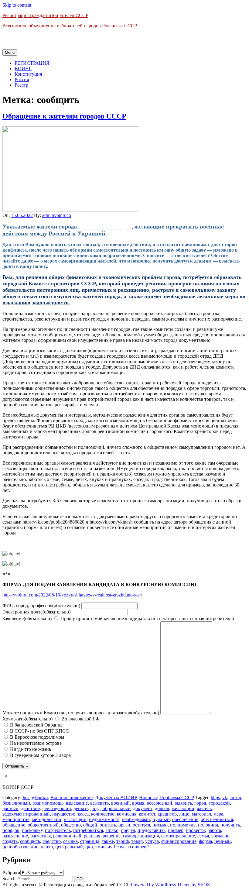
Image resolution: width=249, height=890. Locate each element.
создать (10, 841)
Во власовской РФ (80, 718)
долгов (162, 808)
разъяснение (15, 835)
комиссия (126, 813)
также (108, 841)
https (215, 797)
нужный (161, 819)
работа (214, 830)
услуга (152, 841)
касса (83, 813)
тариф (122, 841)
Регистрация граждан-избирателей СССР (45, 15)
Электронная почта (36, 611)
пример (175, 830)
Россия (22, 79)
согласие (220, 835)
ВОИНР (23, 68)
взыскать (99, 803)
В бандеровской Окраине (36, 724)
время (138, 803)
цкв (89, 846)
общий (90, 824)
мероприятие (15, 819)
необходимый (136, 819)
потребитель (58, 830)
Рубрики (11, 872)
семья (203, 835)
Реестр (21, 85)
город (200, 803)
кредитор (167, 813)
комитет (147, 813)
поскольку (32, 830)
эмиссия (103, 846)
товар (137, 841)
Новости (148, 797)
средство (52, 841)
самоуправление (178, 835)
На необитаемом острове (35, 743)
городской (219, 803)
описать (108, 824)
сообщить (30, 841)
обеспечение (185, 819)
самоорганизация (141, 835)
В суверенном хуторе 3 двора (40, 755)
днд (94, 808)
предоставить (151, 830)
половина (208, 824)
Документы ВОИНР (116, 797)
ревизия (92, 835)
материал (201, 813)
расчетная (40, 835)
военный (120, 803)
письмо (160, 824)
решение (112, 835)
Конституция (28, 74)
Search (8, 878)
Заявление (27, 618)
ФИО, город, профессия (41, 605)
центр (47, 846)
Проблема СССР (176, 797)
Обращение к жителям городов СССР (64, 116)
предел (128, 830)
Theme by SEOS (193, 884)
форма (205, 841)
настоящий (75, 819)
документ (142, 808)
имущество (63, 813)
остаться (141, 824)
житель (204, 808)
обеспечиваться (217, 819)
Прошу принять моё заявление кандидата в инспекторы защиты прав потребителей (146, 618)
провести (195, 830)
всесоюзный (159, 803)
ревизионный (67, 835)
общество (71, 824)
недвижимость (104, 819)
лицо (184, 813)
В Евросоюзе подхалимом (36, 737)
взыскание (77, 803)
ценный (222, 841)
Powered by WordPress (153, 884)
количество (102, 813)
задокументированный (26, 813)
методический (46, 819)
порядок (10, 830)
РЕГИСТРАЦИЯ (32, 63)
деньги (80, 808)
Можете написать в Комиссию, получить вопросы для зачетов (80, 712)
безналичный (16, 803)
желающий (183, 808)
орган (124, 824)
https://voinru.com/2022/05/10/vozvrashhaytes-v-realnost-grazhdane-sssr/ (72, 594)
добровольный (115, 808)
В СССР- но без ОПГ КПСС (39, 731)
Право (111, 830)
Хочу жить (27, 718)
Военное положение (71, 797)
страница (89, 841)
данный (10, 808)
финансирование (178, 841)
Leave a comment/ (131, 846)
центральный (69, 846)
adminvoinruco (56, 215)
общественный (43, 824)
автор (235, 797)
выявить (183, 803)
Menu (10, 52)
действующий (56, 808)
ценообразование (20, 846)
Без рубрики (35, 797)
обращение (13, 824)
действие (30, 808)
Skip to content (16, 5)
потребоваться (88, 830)
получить (230, 824)
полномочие (183, 824)
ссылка (70, 841)
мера (218, 813)
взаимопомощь (47, 803)
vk (224, 797)
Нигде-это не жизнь (30, 749)
